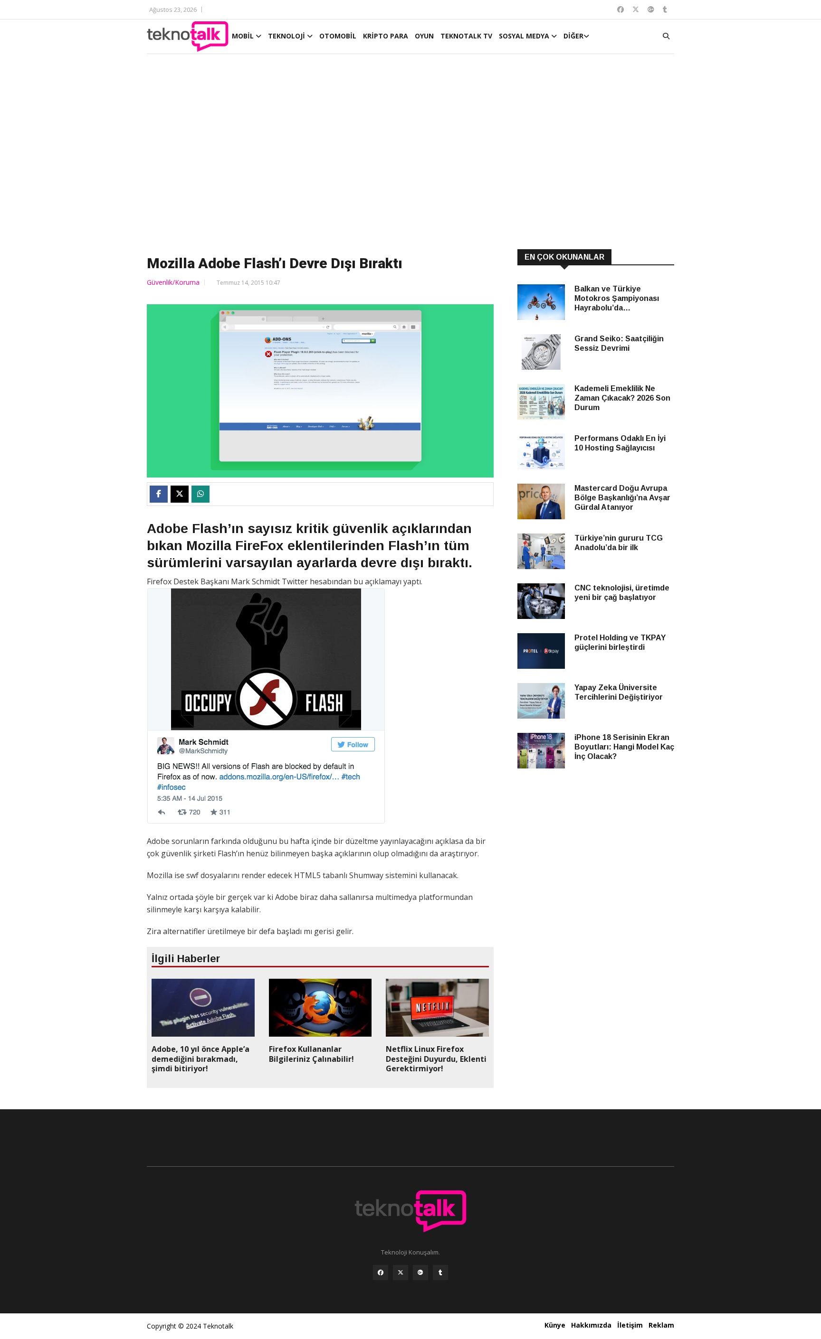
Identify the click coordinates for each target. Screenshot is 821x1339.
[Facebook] (380, 1272)
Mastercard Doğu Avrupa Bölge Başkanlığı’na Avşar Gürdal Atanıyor (622, 497)
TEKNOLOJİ (287, 35)
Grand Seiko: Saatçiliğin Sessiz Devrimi (619, 343)
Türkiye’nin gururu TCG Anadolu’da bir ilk (618, 543)
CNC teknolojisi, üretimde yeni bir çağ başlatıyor (621, 592)
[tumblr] (440, 1272)
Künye (554, 1325)
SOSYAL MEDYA (525, 35)
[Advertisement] (410, 152)
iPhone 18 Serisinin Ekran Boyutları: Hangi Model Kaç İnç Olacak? (624, 746)
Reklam (661, 1325)
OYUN (424, 35)
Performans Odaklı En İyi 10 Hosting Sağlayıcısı (620, 443)
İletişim (630, 1325)
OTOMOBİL (337, 35)
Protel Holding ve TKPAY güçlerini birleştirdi (620, 642)
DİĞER (573, 35)
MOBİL (244, 35)
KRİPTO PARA (385, 35)
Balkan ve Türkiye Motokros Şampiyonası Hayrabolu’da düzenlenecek (616, 299)
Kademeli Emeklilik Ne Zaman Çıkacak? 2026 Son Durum (622, 398)
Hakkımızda (591, 1325)
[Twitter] (400, 1272)
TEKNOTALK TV (466, 35)
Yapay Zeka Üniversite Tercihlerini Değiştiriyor (618, 692)
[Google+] (420, 1272)
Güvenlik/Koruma (173, 282)
